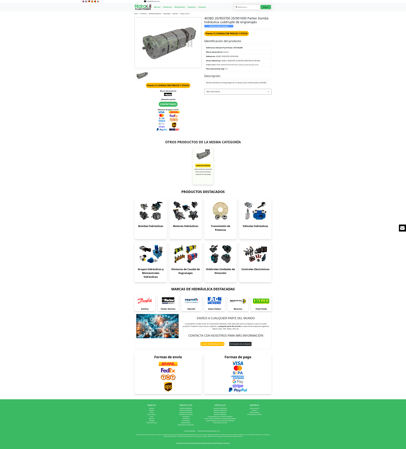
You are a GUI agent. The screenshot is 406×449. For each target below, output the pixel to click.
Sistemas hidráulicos (186, 412)
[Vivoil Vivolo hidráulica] (261, 301)
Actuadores (185, 416)
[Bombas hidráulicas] (150, 211)
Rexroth (191, 309)
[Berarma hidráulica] (238, 301)
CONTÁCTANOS (168, 104)
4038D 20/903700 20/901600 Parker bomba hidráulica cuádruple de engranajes (203, 171)
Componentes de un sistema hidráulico (220, 416)
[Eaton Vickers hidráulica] (214, 301)
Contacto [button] (202, 7)
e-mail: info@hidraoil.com (212, 344)
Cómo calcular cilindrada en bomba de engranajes (220, 418)
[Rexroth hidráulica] (191, 301)
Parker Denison (168, 309)
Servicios (254, 410)
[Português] (95, 1)
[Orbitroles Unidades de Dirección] (220, 254)
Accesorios (186, 418)
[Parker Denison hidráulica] (168, 301)
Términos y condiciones (223, 443)
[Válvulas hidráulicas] (255, 211)
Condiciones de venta (182, 443)
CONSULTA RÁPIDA (203, 166)
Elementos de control (186, 414)
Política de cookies (212, 443)
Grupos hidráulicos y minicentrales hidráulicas (220, 421)
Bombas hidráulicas (155, 14)
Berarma (238, 309)
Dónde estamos (254, 412)
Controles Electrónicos (255, 269)
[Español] (92, 1)
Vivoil (151, 416)
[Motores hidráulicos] (185, 211)
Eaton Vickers (214, 309)
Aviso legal (191, 443)
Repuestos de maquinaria (186, 425)
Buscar (265, 7)
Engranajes (166, 14)
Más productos (186, 423)
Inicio (136, 14)
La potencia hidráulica (220, 408)
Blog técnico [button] (180, 7)
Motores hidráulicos (185, 226)
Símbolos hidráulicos (220, 410)
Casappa (151, 421)
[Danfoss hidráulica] (144, 301)
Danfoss (145, 309)
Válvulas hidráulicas (255, 226)
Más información (213, 91)
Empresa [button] (191, 7)
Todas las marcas (151, 423)
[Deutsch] (89, 1)
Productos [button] (167, 7)
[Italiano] (98, 1)
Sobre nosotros (254, 408)
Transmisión (186, 421)
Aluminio (175, 14)
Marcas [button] (157, 7)
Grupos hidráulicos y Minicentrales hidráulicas (151, 272)
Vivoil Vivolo (261, 309)
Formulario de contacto (240, 344)
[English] (83, 1)
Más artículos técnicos (220, 423)
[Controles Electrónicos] (255, 254)
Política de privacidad (200, 443)
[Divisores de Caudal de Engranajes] (185, 254)
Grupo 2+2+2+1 (185, 14)
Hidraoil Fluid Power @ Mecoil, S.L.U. (209, 431)
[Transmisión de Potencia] (220, 211)
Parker (152, 412)
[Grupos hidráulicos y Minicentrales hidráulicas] (150, 254)
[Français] (86, 1)
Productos (143, 14)
